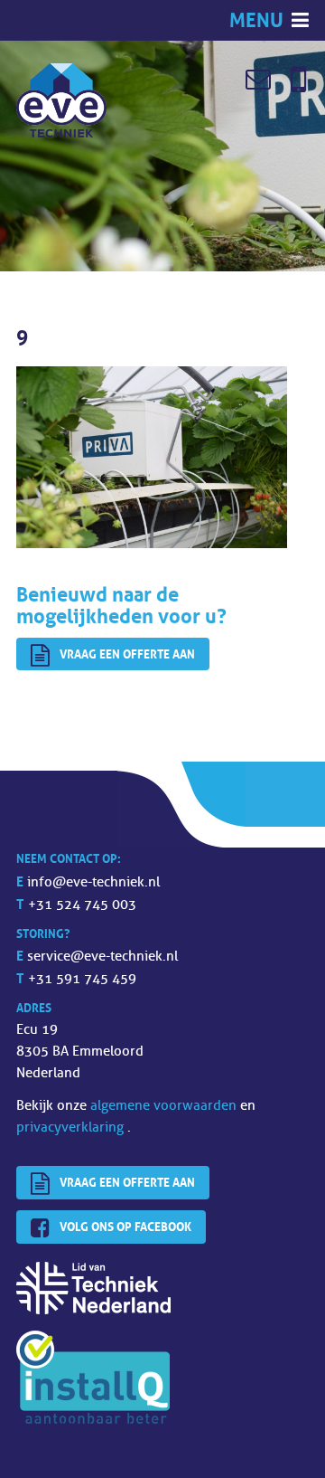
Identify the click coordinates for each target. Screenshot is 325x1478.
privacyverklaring (71, 1127)
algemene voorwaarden (165, 1105)
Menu (258, 20)
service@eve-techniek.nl (102, 956)
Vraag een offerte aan (127, 654)
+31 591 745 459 (82, 979)
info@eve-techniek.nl (93, 882)
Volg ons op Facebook (125, 1226)
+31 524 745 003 (82, 905)
